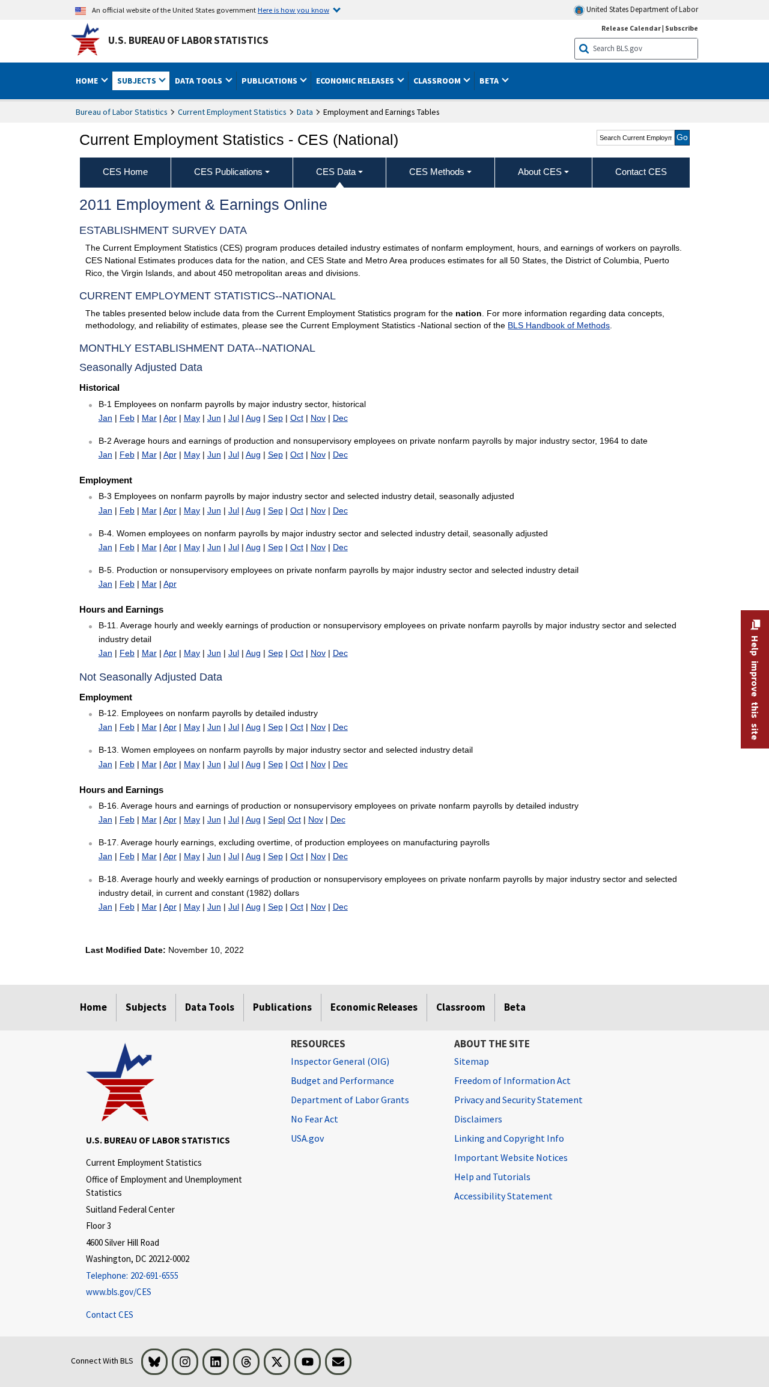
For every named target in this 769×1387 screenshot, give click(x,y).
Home (93, 1007)
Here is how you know (293, 9)
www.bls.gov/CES (118, 1291)
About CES (540, 172)
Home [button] (88, 80)
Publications (282, 1007)
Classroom (460, 1007)
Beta (515, 1007)
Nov (318, 418)
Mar (149, 418)
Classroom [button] (438, 80)
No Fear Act (314, 1119)
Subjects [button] (137, 80)
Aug (253, 418)
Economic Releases (374, 1007)
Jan (105, 418)
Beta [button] (489, 80)
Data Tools (209, 1007)
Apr (170, 418)
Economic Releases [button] (356, 80)
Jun (214, 418)
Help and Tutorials (492, 1177)
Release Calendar (631, 27)
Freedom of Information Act (512, 1080)
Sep (275, 418)
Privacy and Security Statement (518, 1100)
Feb (127, 418)
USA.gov (307, 1138)
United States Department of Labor (641, 9)
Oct (296, 418)
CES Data (336, 172)
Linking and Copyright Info (509, 1138)
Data (305, 111)
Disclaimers (478, 1119)
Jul (233, 418)
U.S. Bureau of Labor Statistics (188, 40)
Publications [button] (270, 80)
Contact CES (109, 1314)
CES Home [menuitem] (125, 172)
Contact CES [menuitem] (641, 172)
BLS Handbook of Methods (559, 325)
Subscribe (681, 27)
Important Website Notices (511, 1157)
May (192, 418)
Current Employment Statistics (232, 111)
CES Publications (228, 172)
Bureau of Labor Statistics (122, 111)
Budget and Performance (342, 1080)
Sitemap (471, 1061)
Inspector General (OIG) (340, 1061)
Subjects (146, 1007)
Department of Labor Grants (350, 1100)
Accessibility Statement (503, 1196)
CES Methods (436, 172)
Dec (340, 418)
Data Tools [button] (199, 80)
